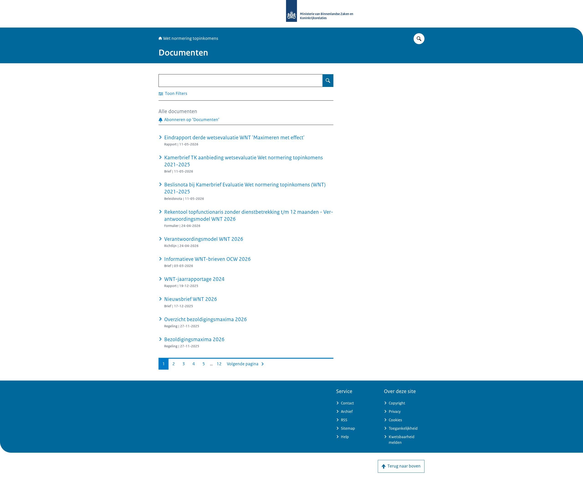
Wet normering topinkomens (190, 38)
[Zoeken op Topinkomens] (419, 38)
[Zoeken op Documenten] (327, 80)
